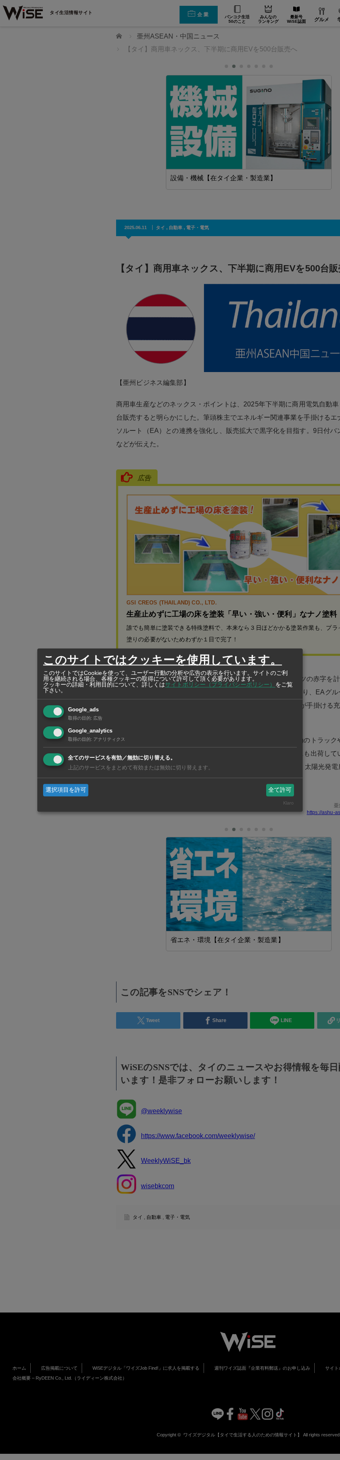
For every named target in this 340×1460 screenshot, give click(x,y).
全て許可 (279, 789)
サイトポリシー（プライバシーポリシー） (220, 684)
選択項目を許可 (66, 789)
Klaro (288, 803)
